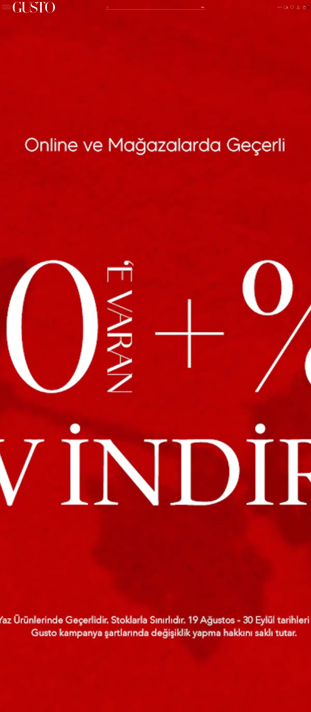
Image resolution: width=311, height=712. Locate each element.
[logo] (34, 7)
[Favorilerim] (292, 7)
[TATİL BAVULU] (155, 356)
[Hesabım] (298, 7)
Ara (202, 7)
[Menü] (6, 7)
